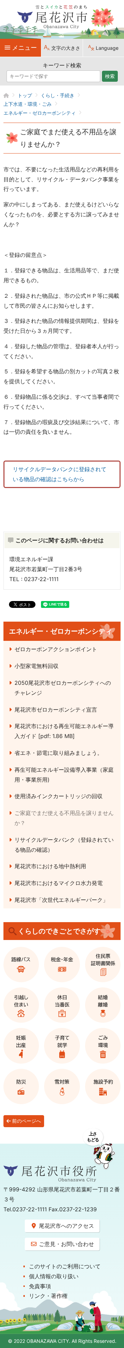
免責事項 (40, 1286)
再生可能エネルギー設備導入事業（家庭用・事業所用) (64, 774)
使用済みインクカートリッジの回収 (58, 796)
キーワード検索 (62, 65)
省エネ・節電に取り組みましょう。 (58, 752)
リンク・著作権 (48, 1295)
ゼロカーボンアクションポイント (55, 649)
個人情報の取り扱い (54, 1276)
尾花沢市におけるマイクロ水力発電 (58, 883)
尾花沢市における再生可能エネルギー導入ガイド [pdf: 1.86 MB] (64, 731)
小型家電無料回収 (36, 665)
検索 (110, 76)
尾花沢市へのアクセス (65, 1225)
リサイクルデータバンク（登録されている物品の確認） (64, 844)
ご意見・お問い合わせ (65, 1244)
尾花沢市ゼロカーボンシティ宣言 (55, 709)
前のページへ (26, 1121)
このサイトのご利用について (65, 1266)
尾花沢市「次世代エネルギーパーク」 (61, 899)
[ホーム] (10, 95)
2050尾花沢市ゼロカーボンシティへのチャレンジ (62, 687)
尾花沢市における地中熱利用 (50, 866)
